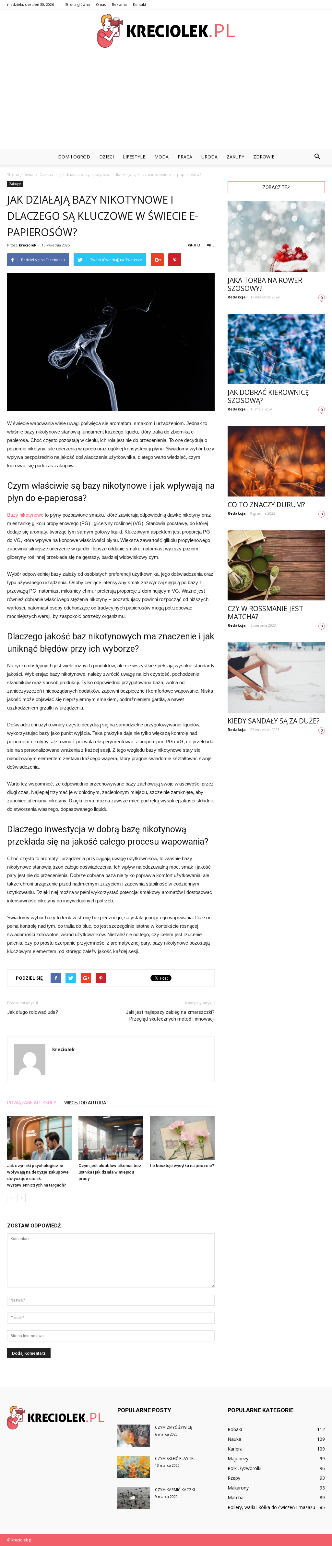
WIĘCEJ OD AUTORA (85, 1102)
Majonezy (238, 1458)
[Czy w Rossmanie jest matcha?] (276, 565)
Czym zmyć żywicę (173, 1427)
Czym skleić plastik (174, 1458)
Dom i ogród (74, 157)
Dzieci (106, 157)
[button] (317, 157)
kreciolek (27, 245)
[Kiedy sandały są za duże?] (276, 677)
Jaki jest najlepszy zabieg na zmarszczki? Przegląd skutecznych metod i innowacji (170, 1015)
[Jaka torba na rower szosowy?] (276, 236)
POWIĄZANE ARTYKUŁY (31, 1102)
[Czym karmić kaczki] (133, 1498)
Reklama (119, 4)
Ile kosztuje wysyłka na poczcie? (182, 1165)
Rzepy (234, 1478)
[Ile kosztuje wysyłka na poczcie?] (182, 1138)
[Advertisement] (166, 100)
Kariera (235, 1449)
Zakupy (235, 157)
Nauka (234, 1439)
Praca (185, 157)
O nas (101, 4)
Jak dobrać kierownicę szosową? (268, 396)
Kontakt (139, 4)
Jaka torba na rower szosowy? (265, 284)
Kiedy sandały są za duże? (274, 720)
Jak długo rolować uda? (32, 1012)
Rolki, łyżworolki (244, 1468)
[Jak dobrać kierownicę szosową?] (276, 349)
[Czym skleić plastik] (133, 1467)
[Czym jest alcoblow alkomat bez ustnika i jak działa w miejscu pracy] (110, 1138)
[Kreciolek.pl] (166, 31)
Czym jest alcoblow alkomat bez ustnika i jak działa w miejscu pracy (109, 1172)
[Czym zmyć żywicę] (133, 1436)
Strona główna (77, 4)
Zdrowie (263, 157)
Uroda (209, 157)
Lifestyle (134, 157)
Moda (161, 157)
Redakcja (237, 297)
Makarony (238, 1488)
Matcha (235, 1497)
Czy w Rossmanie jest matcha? (265, 612)
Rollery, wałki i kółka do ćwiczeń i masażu (271, 1507)
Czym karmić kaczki (175, 1489)
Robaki (235, 1429)
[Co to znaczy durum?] (276, 461)
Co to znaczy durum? (266, 504)
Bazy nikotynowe (25, 515)
